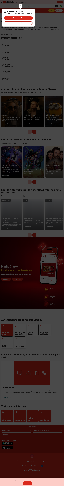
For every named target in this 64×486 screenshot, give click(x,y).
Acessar (59, 2)
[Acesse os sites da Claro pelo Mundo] (61, 6)
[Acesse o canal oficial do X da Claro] (31, 461)
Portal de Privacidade (35, 465)
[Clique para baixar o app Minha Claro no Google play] (7, 443)
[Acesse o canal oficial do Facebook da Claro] (28, 461)
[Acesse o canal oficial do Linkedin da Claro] (41, 461)
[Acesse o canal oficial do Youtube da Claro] (37, 461)
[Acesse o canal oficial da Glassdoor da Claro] (47, 461)
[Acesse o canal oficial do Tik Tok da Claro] (44, 461)
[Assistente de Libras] (42, 466)
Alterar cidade (18, 23)
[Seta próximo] (34, 132)
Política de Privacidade (25, 465)
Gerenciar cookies (16, 483)
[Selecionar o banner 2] (33, 313)
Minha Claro (58, 10)
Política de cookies (47, 480)
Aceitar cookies (27, 483)
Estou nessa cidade (18, 18)
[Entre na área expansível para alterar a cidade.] (20, 6)
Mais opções (32, 426)
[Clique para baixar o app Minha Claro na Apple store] (7, 448)
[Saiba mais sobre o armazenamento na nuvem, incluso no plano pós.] (32, 244)
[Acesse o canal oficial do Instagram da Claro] (34, 461)
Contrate (51, 10)
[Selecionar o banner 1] (30, 313)
